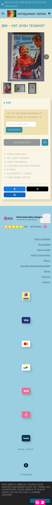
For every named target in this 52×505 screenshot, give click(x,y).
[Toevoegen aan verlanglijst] (45, 142)
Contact (46, 282)
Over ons (45, 277)
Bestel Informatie (42, 239)
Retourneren (44, 245)
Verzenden (14, 130)
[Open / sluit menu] (3, 13)
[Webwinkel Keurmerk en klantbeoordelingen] (26, 219)
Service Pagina (43, 250)
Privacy (47, 261)
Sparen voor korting (40, 255)
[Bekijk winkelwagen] (49, 13)
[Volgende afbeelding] (46, 57)
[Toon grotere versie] (26, 391)
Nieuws (47, 271)
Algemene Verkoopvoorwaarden (35, 266)
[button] (7, 88)
